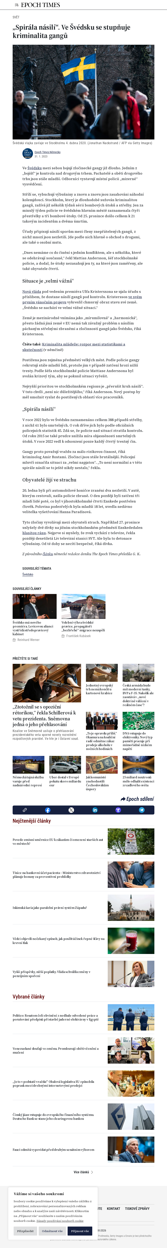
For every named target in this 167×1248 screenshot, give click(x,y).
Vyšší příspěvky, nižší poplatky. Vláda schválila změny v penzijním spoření (51, 974)
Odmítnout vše (52, 1231)
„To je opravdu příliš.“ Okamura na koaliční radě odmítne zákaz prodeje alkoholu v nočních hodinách (101, 741)
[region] (53, 1213)
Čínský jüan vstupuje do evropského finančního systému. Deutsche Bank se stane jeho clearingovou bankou (53, 1117)
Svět (16, 17)
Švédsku (34, 168)
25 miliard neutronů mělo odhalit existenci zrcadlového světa (138, 781)
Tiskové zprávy (137, 1209)
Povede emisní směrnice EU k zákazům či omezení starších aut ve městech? (58, 842)
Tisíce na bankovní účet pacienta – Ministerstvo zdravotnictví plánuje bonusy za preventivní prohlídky (57, 875)
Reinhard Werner (29, 640)
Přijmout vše (80, 1231)
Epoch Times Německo (47, 152)
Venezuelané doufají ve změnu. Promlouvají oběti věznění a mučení (56, 1050)
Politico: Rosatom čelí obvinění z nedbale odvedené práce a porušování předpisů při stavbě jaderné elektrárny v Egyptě (56, 1017)
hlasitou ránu (34, 532)
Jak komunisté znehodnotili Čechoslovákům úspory (97, 783)
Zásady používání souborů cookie (60, 1221)
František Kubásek (78, 636)
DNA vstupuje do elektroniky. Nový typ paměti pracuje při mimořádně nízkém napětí (138, 741)
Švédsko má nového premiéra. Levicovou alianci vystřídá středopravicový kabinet (33, 628)
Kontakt (113, 1209)
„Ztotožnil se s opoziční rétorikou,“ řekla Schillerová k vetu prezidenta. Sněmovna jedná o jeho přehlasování (44, 716)
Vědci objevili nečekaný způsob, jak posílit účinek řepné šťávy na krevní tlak (58, 941)
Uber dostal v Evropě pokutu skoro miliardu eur (65, 781)
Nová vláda (31, 291)
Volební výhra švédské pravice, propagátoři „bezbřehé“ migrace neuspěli (83, 626)
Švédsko (27, 574)
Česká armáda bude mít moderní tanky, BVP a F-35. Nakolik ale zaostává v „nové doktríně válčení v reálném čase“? (138, 695)
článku (48, 554)
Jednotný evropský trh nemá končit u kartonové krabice (99, 689)
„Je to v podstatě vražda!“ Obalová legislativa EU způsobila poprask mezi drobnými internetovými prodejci (53, 1084)
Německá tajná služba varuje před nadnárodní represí (28, 781)
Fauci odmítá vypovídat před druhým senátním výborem (53, 1150)
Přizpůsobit (25, 1231)
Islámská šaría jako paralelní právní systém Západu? (50, 908)
